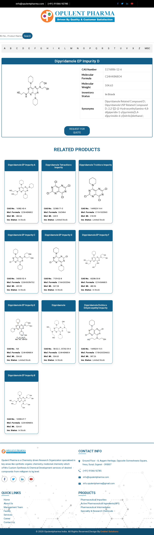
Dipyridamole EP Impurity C (21, 235)
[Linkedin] (127, 4)
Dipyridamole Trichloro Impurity (95, 165)
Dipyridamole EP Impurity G (58, 235)
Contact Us (9, 522)
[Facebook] (117, 4)
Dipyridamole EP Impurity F (95, 235)
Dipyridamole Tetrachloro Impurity (59, 166)
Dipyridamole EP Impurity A (21, 165)
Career (7, 518)
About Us (8, 503)
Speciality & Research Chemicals (97, 511)
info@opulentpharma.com (30, 3)
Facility (7, 511)
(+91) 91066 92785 (58, 3)
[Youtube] (132, 4)
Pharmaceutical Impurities (93, 499)
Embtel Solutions (109, 531)
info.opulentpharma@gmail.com (99, 483)
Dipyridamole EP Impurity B (21, 375)
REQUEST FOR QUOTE (77, 130)
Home (7, 499)
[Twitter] (122, 4)
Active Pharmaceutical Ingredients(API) (100, 503)
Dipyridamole (58, 305)
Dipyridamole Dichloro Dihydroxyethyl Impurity (95, 306)
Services (8, 514)
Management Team (13, 507)
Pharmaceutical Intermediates (95, 507)
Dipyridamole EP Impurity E (21, 305)
